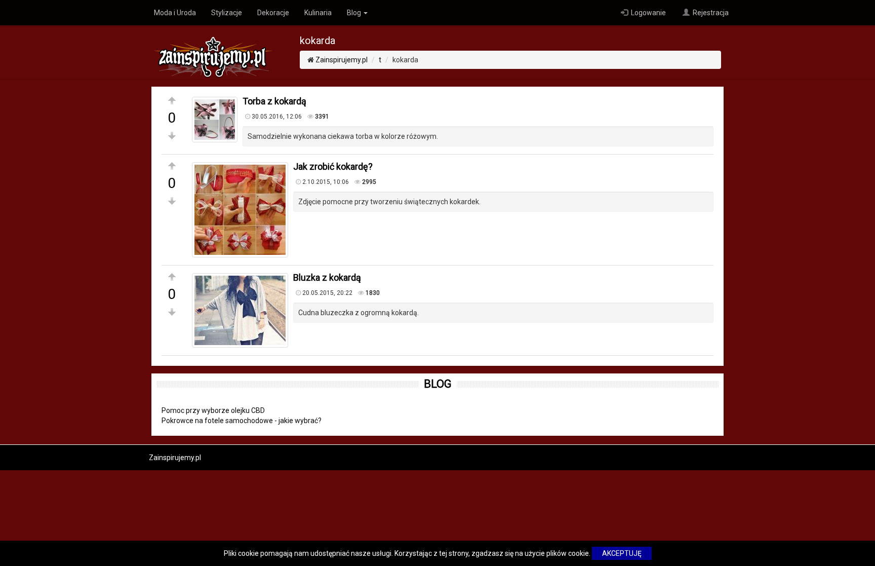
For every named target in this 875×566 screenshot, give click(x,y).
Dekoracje (273, 13)
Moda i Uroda (175, 13)
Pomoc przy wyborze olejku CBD (213, 410)
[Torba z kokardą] (214, 119)
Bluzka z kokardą (327, 277)
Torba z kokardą (274, 101)
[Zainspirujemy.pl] (213, 51)
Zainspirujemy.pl (341, 60)
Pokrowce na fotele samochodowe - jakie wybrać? (242, 421)
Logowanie (647, 13)
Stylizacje (226, 13)
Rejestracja (710, 13)
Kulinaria (318, 13)
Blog (355, 13)
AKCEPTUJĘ (622, 553)
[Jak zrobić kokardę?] (240, 209)
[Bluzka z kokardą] (240, 310)
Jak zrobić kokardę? (333, 166)
